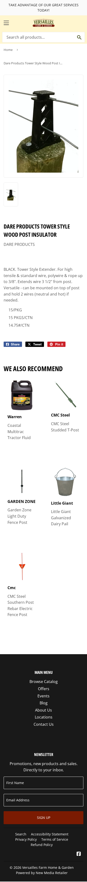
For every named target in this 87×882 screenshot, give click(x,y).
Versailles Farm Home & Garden (48, 867)
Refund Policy (42, 844)
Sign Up (43, 817)
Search (20, 834)
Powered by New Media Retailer (42, 872)
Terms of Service (54, 839)
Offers (43, 688)
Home (8, 50)
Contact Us (44, 724)
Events (43, 696)
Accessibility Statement (49, 834)
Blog (44, 703)
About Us (43, 710)
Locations (43, 717)
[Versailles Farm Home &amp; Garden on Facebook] (79, 854)
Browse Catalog (43, 681)
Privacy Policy (26, 839)
